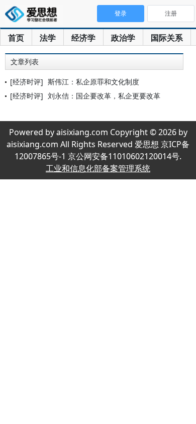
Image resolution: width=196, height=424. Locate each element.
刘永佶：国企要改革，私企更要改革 (104, 95)
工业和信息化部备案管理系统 (98, 168)
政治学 (123, 37)
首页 (16, 37)
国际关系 (167, 37)
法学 (48, 37)
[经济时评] (26, 81)
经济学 (83, 37)
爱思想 (34, 15)
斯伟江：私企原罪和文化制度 (93, 81)
